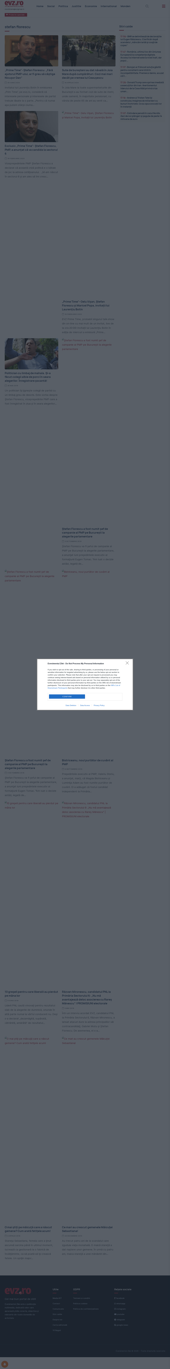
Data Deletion (71, 705)
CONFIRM (67, 697)
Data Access (85, 705)
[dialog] (85, 684)
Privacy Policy (99, 705)
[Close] (128, 663)
